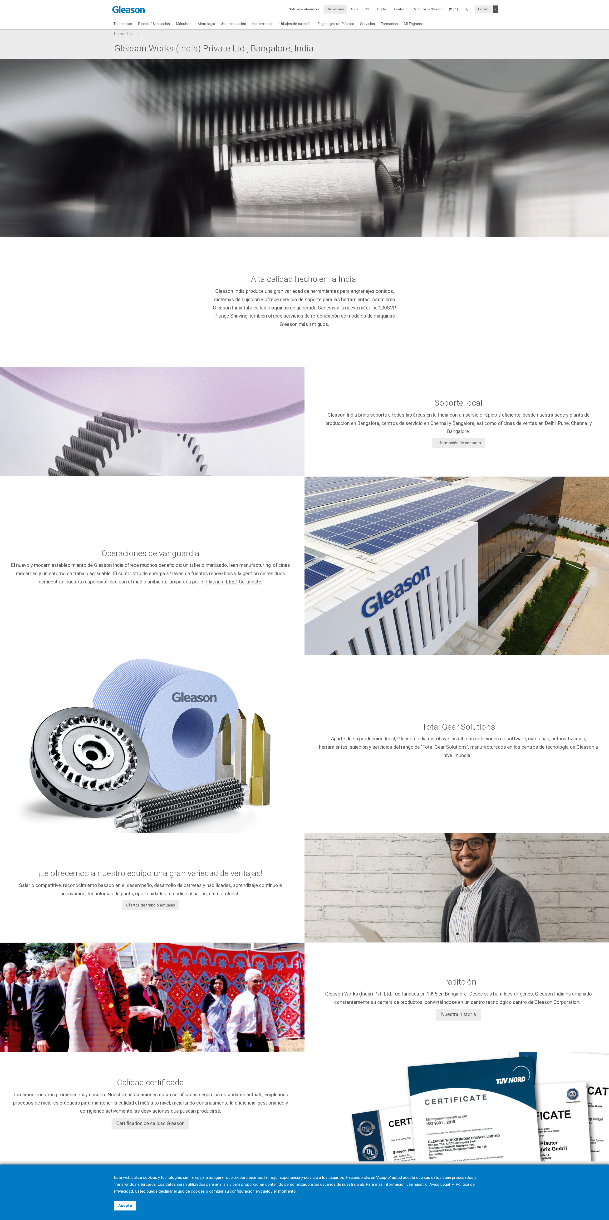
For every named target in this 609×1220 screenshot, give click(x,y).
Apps (354, 9)
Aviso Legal (440, 1184)
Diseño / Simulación (154, 24)
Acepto (125, 1205)
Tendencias (122, 24)
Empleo (382, 9)
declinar (165, 1191)
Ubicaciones (335, 9)
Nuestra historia (458, 1014)
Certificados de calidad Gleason (150, 1123)
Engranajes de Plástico (335, 24)
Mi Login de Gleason (428, 9)
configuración (242, 1191)
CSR (368, 9)
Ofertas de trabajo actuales (150, 905)
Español (483, 9)
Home (119, 34)
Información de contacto (458, 442)
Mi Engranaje (414, 24)
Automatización (233, 24)
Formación (389, 24)
